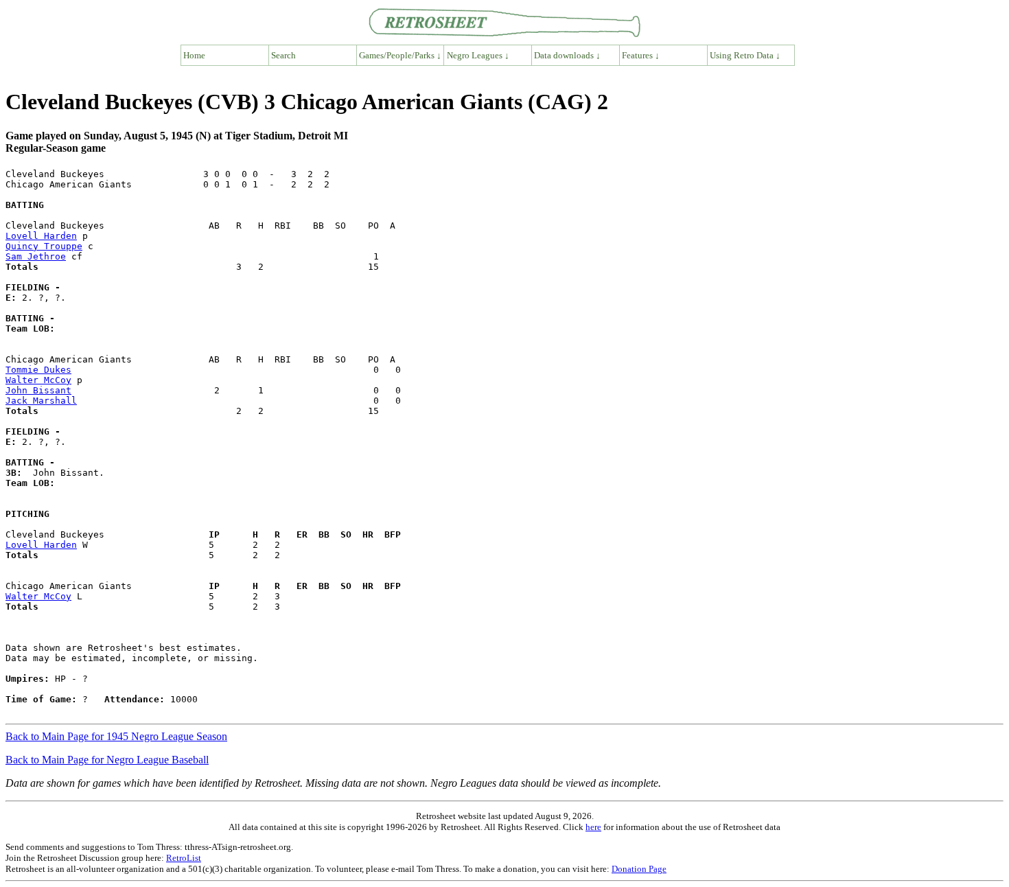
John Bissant (38, 390)
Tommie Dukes (38, 370)
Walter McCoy (38, 380)
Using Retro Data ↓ (745, 55)
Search (283, 55)
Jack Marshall (41, 400)
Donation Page (639, 869)
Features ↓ (641, 55)
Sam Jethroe (35, 256)
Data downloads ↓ (567, 55)
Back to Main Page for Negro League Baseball (107, 759)
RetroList (183, 858)
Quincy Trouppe (43, 246)
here (593, 827)
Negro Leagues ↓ (478, 55)
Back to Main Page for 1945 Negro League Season (116, 736)
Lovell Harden (41, 236)
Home (194, 55)
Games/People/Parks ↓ (400, 55)
